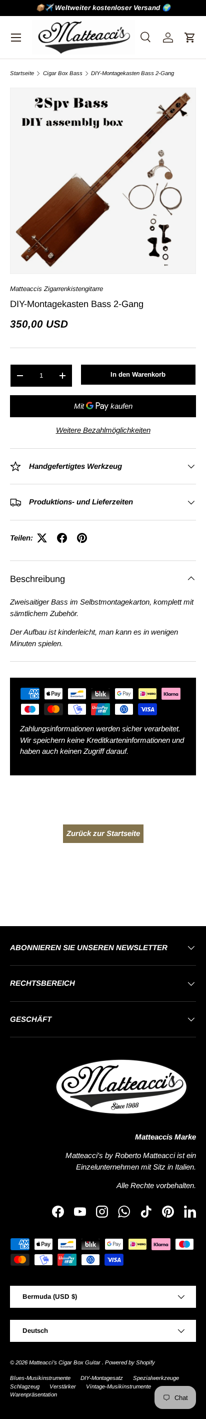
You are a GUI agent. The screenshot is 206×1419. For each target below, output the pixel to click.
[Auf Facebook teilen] (62, 538)
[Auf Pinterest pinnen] (82, 538)
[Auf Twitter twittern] (42, 538)
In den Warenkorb (138, 374)
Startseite (22, 73)
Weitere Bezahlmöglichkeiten (103, 430)
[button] (190, 38)
